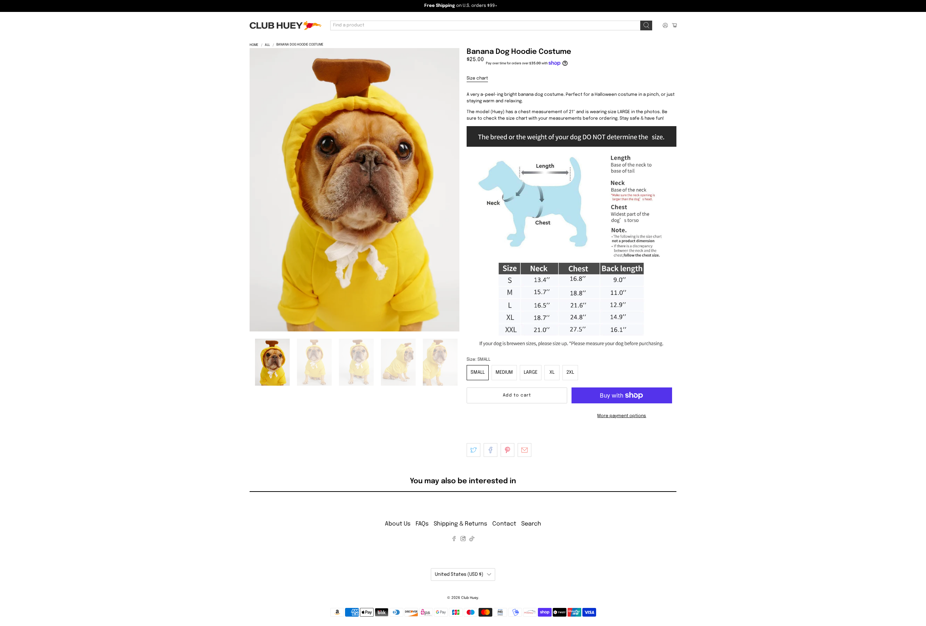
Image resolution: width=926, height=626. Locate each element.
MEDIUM (504, 372)
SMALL (478, 372)
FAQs (422, 524)
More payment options (621, 416)
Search (531, 524)
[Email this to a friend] (524, 450)
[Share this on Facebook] (490, 450)
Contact (504, 524)
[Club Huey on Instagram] (463, 540)
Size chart (477, 78)
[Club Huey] (285, 25)
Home (254, 45)
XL (552, 372)
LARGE (531, 372)
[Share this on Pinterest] (507, 450)
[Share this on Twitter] (473, 450)
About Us (398, 524)
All (267, 45)
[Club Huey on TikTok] (471, 540)
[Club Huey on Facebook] (453, 540)
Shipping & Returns (460, 524)
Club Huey (469, 598)
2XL (570, 372)
